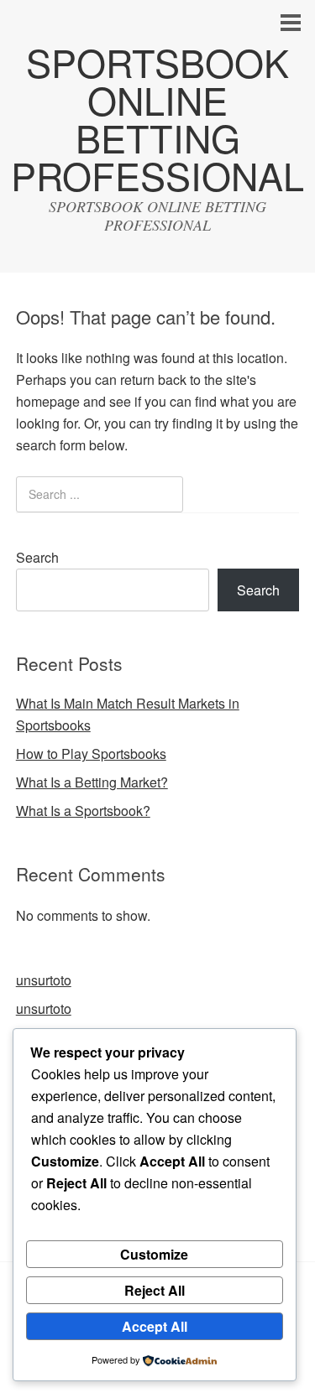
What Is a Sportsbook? (83, 810)
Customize (154, 1254)
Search (37, 557)
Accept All (154, 1326)
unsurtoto (43, 980)
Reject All (154, 1290)
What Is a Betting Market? (92, 782)
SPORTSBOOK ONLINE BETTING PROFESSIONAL (157, 118)
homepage (48, 401)
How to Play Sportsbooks (91, 753)
